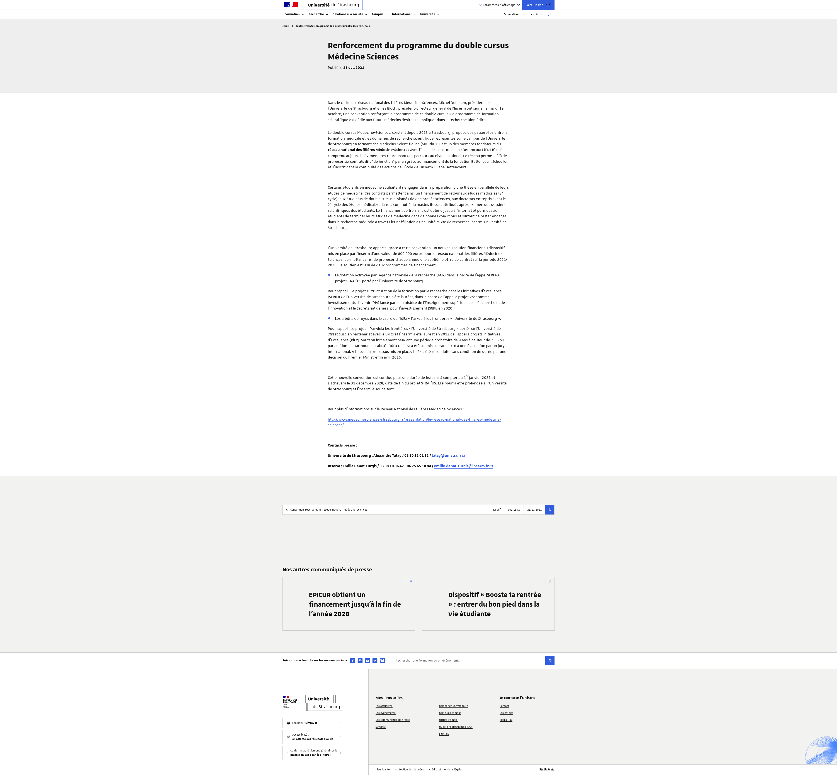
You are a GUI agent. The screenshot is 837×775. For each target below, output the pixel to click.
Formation (292, 14)
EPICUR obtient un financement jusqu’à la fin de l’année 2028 (355, 605)
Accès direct (512, 14)
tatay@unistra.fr (446, 455)
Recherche (316, 14)
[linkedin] (374, 660)
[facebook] (352, 660)
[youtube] (367, 660)
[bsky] (382, 660)
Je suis (533, 14)
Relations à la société (348, 14)
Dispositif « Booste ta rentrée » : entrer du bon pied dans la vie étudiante (494, 605)
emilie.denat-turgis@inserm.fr (461, 466)
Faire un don (534, 5)
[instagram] (360, 660)
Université (427, 14)
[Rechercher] (550, 14)
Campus (377, 14)
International (402, 14)
